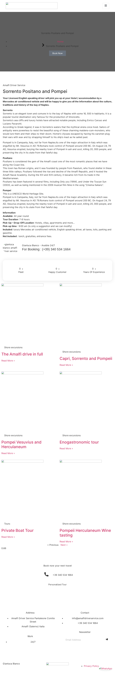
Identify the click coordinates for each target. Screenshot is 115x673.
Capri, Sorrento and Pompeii (86, 358)
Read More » (8, 360)
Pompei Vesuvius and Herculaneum (21, 444)
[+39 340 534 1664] (46, 574)
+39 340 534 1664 (63, 574)
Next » (64, 544)
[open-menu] (105, 6)
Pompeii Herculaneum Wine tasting (85, 533)
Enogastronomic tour (79, 442)
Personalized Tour (57, 584)
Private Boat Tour (17, 530)
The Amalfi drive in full (22, 354)
